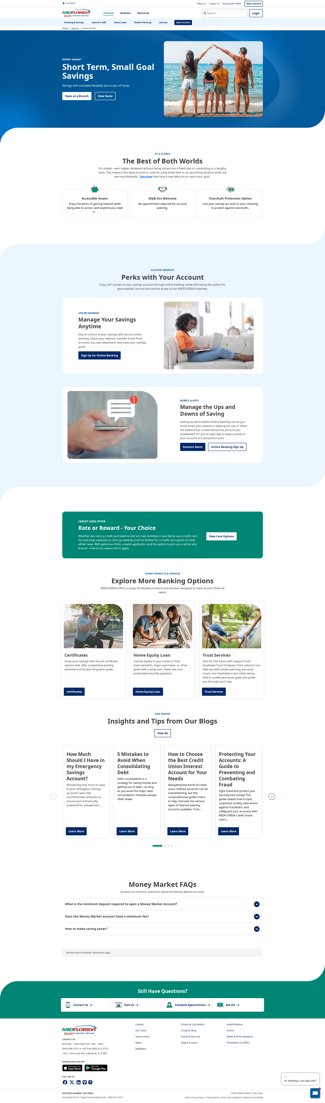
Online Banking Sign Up (227, 447)
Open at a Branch (77, 96)
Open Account (183, 22)
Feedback (140, 1048)
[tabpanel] (86, 791)
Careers (139, 1024)
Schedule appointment (191, 1005)
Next (271, 796)
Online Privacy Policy (194, 1097)
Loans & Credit (99, 22)
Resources (143, 13)
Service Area (142, 1036)
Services (163, 22)
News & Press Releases (240, 1036)
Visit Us (129, 1005)
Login (256, 13)
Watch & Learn (189, 1042)
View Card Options (221, 536)
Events (230, 1030)
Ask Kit (231, 1005)
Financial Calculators (193, 1024)
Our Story (140, 1030)
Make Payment (253, 3)
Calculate (145, 176)
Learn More (76, 831)
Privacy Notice (212, 1097)
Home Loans (120, 22)
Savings (75, 28)
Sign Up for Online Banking (99, 355)
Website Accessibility (253, 1097)
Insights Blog (188, 1030)
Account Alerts (193, 447)
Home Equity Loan (148, 692)
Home (65, 28)
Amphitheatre (235, 1024)
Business (125, 13)
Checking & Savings (74, 22)
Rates (138, 1042)
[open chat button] (315, 1093)
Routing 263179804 (232, 3)
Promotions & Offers (238, 1042)
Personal (108, 13)
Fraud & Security (190, 1036)
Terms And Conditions (231, 1097)
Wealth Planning (142, 22)
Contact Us (214, 3)
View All (162, 733)
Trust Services (214, 692)
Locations (70, 3)
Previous (53, 796)
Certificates (74, 692)
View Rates (105, 96)
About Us (201, 3)
